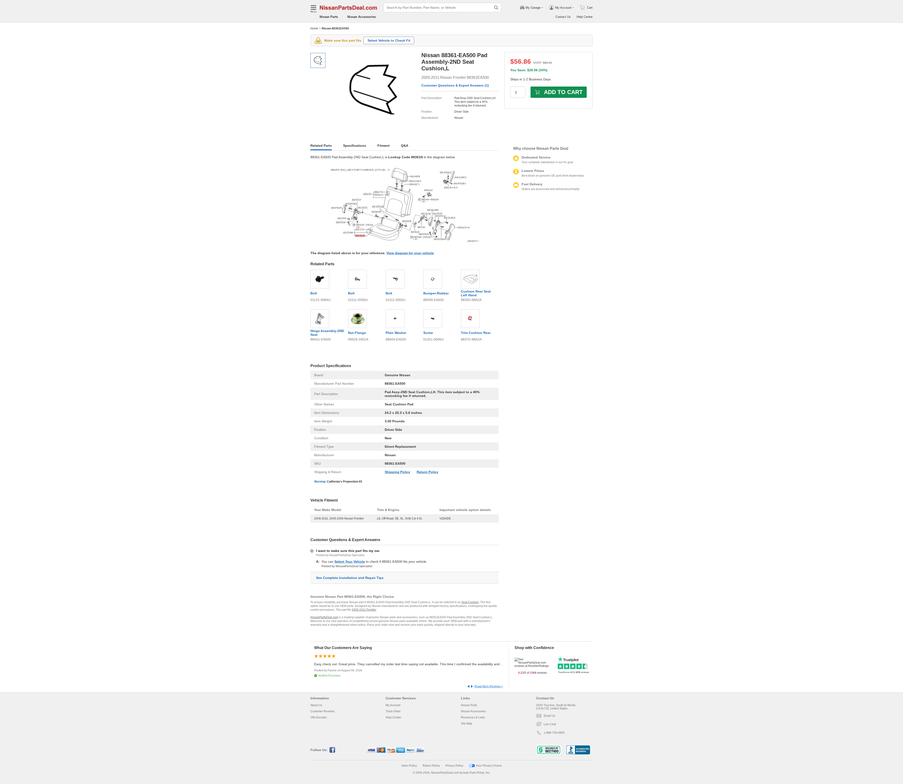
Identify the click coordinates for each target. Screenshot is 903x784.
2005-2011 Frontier (364, 609)
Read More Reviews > (489, 686)
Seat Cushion (470, 602)
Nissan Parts (329, 17)
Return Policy (427, 472)
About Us (316, 705)
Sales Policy (409, 765)
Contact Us (563, 17)
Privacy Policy (454, 765)
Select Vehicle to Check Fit (389, 40)
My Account (393, 705)
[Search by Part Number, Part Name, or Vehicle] (496, 7)
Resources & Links (473, 717)
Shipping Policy (397, 472)
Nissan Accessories (361, 17)
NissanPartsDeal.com (324, 617)
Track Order (393, 711)
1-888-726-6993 (554, 732)
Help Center (585, 17)
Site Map (466, 723)
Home (314, 28)
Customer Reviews (322, 711)
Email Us (549, 715)
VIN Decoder (318, 717)
